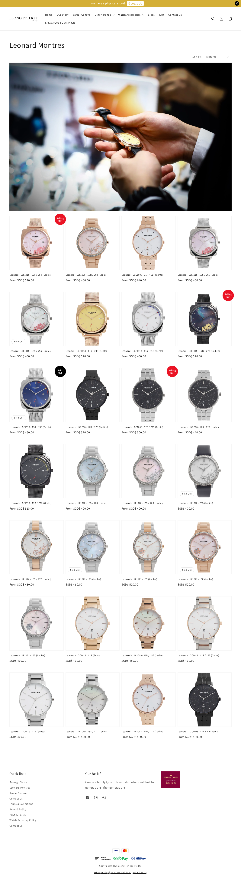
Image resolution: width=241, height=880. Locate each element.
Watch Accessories (129, 14)
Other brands (103, 14)
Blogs (151, 14)
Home (48, 14)
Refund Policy (17, 809)
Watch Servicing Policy (22, 820)
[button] (213, 19)
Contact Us (175, 14)
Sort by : (197, 56)
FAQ (161, 14)
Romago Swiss (18, 782)
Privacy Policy (17, 814)
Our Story (62, 14)
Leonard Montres (19, 787)
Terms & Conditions (21, 804)
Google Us (135, 3)
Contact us (16, 825)
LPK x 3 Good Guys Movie (60, 22)
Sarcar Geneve (81, 14)
